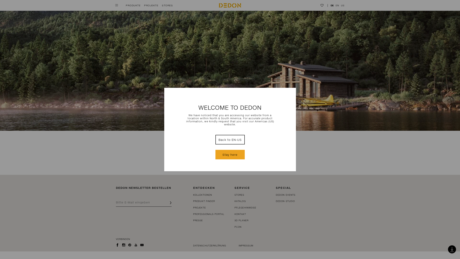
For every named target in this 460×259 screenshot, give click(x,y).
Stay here (230, 154)
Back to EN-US (230, 139)
